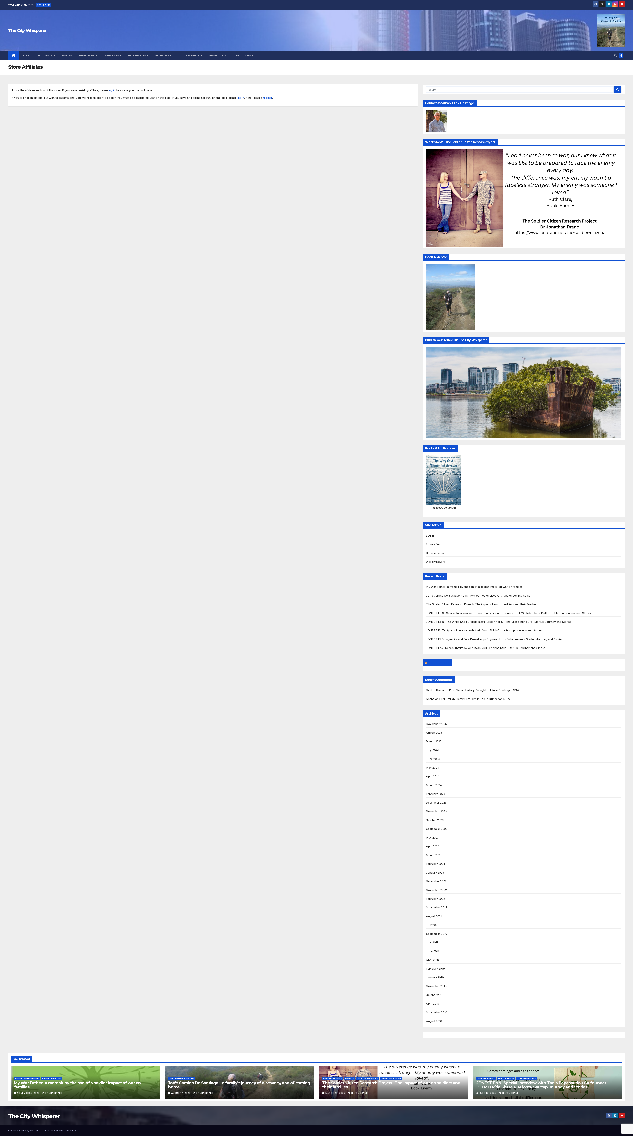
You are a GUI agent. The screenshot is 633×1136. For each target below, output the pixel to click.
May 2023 (432, 837)
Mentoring (87, 55)
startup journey (486, 1078)
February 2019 (435, 968)
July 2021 (432, 925)
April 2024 (432, 776)
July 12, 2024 (488, 1093)
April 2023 (432, 846)
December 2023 (436, 802)
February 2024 (435, 794)
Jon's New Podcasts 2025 (181, 1078)
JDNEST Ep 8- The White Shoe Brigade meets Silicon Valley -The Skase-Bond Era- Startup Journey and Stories (498, 621)
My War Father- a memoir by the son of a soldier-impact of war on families (474, 586)
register (267, 97)
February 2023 (435, 863)
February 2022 (435, 898)
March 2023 (433, 855)
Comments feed (436, 553)
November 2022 (436, 890)
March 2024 (434, 785)
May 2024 (432, 767)
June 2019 (432, 951)
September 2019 (436, 933)
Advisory (162, 55)
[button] (615, 55)
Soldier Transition (51, 1078)
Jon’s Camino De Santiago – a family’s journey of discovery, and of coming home (478, 595)
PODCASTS (45, 55)
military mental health (27, 1078)
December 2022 (436, 881)
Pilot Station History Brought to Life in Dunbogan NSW (484, 690)
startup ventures (526, 1078)
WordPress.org (435, 561)
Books (67, 55)
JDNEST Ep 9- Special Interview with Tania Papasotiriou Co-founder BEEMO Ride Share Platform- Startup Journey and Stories (508, 613)
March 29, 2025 (335, 1093)
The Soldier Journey (391, 1078)
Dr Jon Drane (435, 690)
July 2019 (432, 942)
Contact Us (242, 55)
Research (349, 1078)
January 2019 (435, 977)
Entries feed (433, 544)
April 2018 (432, 1003)
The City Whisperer (27, 30)
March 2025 (433, 741)
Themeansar (70, 1130)
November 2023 (436, 811)
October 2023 (434, 820)
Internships (137, 55)
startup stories (506, 1078)
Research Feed (439, 662)
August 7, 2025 (181, 1093)
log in (112, 90)
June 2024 (433, 759)
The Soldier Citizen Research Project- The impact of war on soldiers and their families (481, 604)
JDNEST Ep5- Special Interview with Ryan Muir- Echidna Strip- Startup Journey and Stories (485, 648)
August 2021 (434, 916)
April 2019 (432, 960)
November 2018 (436, 986)
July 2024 (432, 750)
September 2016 (436, 1012)
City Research (189, 55)
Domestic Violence (332, 1078)
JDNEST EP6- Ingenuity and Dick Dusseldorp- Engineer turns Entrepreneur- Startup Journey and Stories (494, 639)
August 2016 (434, 1021)
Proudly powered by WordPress (25, 1130)
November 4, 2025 (28, 1093)
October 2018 (434, 995)
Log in (430, 535)
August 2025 (434, 732)
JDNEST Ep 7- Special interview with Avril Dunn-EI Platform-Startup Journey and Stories (484, 630)
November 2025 (436, 724)
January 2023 (435, 872)
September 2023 (436, 828)
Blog (26, 55)
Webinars (112, 55)
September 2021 (436, 907)
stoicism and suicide (367, 1078)
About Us (216, 55)
